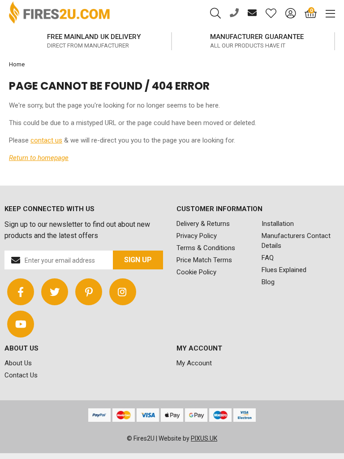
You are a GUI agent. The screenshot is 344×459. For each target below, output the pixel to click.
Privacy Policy (196, 236)
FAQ (268, 258)
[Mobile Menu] (326, 13)
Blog (268, 282)
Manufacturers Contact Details (296, 241)
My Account (194, 363)
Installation (278, 224)
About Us (18, 363)
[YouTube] (20, 324)
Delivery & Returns (203, 224)
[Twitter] (54, 291)
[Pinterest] (88, 291)
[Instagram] (122, 291)
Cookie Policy (196, 272)
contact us (46, 140)
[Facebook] (20, 291)
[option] (217, 41)
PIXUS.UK (204, 438)
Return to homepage (39, 158)
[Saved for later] (266, 13)
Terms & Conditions (205, 248)
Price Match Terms (204, 260)
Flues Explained (284, 270)
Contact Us (21, 375)
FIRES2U (59, 13)
